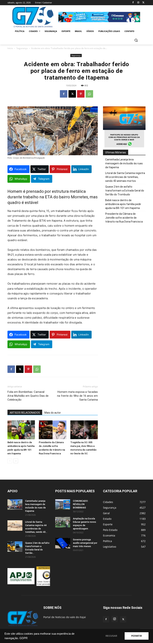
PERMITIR (136, 636)
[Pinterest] (81, 94)
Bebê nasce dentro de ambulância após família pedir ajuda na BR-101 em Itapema (123, 204)
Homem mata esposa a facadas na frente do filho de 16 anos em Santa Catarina (77, 395)
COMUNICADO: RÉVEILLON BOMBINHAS (80, 504)
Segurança (22, 48)
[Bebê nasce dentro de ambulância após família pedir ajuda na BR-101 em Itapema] (21, 429)
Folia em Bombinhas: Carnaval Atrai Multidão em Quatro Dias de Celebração (28, 395)
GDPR (23, 638)
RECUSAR (111, 636)
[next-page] (15, 461)
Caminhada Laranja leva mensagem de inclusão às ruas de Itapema (124, 163)
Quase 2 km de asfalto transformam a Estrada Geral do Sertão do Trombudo (124, 190)
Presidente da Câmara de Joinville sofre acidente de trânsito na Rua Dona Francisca (124, 217)
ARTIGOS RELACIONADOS (25, 412)
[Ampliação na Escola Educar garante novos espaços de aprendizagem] (62, 522)
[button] (136, 40)
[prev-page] (9, 461)
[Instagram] (138, 3)
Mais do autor (52, 412)
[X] (143, 3)
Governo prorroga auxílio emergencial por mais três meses (85, 543)
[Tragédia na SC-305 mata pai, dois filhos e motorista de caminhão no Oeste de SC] (84, 429)
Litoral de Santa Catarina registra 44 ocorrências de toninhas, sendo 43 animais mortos (125, 177)
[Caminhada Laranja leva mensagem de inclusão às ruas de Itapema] (14, 504)
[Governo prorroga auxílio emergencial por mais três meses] (62, 543)
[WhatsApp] (89, 94)
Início (10, 48)
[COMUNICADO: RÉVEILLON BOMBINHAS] (62, 504)
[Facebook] (133, 3)
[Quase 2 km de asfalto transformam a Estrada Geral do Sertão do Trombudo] (14, 546)
